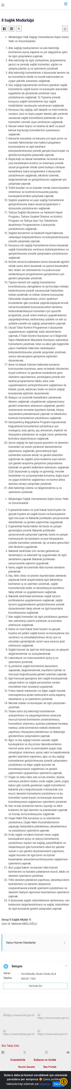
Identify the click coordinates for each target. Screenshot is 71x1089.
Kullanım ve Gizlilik (45, 1060)
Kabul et (58, 1084)
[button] (35, 966)
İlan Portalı (49, 1067)
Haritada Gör (35, 986)
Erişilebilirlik (18, 1060)
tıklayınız (44, 1084)
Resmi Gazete (26, 1067)
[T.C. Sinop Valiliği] (12, 5)
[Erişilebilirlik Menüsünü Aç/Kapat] (64, 1082)
